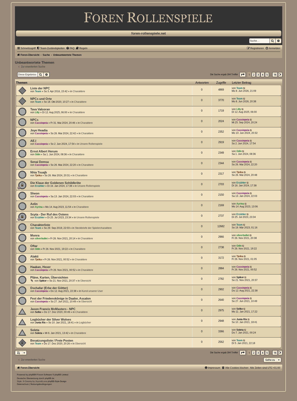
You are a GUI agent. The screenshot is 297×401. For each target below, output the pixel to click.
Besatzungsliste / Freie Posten (51, 340)
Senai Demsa (39, 162)
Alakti (34, 256)
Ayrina (39, 207)
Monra (34, 235)
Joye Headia (38, 130)
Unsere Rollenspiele (91, 143)
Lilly (37, 112)
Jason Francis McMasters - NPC (53, 309)
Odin (37, 154)
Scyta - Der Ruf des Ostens (49, 214)
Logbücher (85, 322)
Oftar (34, 246)
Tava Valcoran (40, 109)
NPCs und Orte (41, 98)
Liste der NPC (40, 88)
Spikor (43, 280)
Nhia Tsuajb (38, 172)
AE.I (33, 140)
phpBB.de (49, 378)
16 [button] (275, 74)
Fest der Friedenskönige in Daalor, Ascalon (60, 298)
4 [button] (262, 74)
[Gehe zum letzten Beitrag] (244, 88)
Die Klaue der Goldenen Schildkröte (55, 183)
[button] (243, 74)
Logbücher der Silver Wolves (50, 319)
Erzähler (40, 186)
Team (38, 91)
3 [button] (258, 74)
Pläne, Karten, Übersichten (49, 277)
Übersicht (85, 280)
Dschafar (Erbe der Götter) (49, 288)
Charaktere (79, 91)
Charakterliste (40, 225)
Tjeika (38, 175)
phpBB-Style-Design (57, 381)
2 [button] (253, 74)
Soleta (34, 330)
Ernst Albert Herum (44, 151)
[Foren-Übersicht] (148, 17)
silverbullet (41, 238)
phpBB (32, 375)
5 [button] (267, 74)
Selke (38, 312)
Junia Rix (40, 322)
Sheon (34, 193)
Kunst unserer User (92, 291)
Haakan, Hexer (40, 267)
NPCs (34, 119)
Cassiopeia (41, 122)
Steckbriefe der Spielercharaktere (93, 228)
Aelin (34, 204)
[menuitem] (51, 48)
